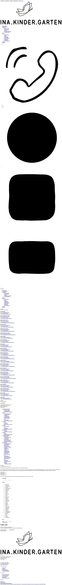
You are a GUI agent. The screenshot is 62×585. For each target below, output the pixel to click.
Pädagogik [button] (4, 27)
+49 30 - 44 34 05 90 (6, 380)
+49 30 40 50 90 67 (5, 394)
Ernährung (7, 490)
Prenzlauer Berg (6, 426)
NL (4, 427)
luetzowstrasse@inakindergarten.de (8, 370)
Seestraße (5, 430)
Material (6, 502)
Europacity (6, 415)
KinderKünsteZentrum (7, 31)
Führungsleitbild (6, 38)
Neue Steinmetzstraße (7, 457)
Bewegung (7, 485)
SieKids (5, 433)
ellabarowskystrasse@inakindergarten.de (9, 334)
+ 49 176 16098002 (6, 361)
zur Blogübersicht (3, 530)
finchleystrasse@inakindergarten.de (8, 342)
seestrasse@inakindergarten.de (7, 395)
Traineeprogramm (5, 576)
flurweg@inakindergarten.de (7, 346)
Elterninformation (8, 488)
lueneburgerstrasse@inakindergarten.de (9, 366)
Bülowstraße (6, 436)
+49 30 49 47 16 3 (6, 353)
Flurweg (5, 422)
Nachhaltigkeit (7, 506)
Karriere (3, 41)
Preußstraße (6, 428)
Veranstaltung (7, 517)
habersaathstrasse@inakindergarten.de (9, 358)
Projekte (5, 30)
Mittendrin (7, 504)
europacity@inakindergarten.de (7, 338)
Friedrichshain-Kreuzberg (6, 409)
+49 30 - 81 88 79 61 (6, 373)
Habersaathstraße (6, 417)
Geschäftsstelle (6, 34)
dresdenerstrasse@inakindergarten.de (8, 331)
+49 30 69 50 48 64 (5, 330)
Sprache (6, 513)
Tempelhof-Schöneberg (6, 435)
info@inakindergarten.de (7, 314)
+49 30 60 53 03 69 (5, 345)
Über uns (4, 298)
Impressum (4, 567)
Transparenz (6, 39)
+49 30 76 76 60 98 (5, 341)
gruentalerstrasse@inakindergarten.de (8, 355)
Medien (6, 503)
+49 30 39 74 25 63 (5, 365)
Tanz (6, 514)
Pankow (4, 425)
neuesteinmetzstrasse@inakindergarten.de (9, 378)
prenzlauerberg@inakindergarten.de (8, 382)
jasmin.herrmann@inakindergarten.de (8, 362)
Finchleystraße (6, 438)
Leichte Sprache (20, 0)
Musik (6, 505)
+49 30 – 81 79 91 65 (6, 316)
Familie (6, 491)
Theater (6, 516)
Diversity (6, 487)
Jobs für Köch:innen (5, 575)
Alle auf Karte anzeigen (8, 463)
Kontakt (3, 42)
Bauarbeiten (7, 484)
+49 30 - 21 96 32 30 (6, 389)
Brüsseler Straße (6, 414)
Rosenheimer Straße (7, 440)
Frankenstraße (6, 450)
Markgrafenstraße (7, 456)
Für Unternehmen (7, 305)
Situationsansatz (6, 28)
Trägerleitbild (6, 37)
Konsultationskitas (7, 32)
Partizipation (7, 508)
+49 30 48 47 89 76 (5, 354)
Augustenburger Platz (7, 413)
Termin (6, 515)
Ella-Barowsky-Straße (7, 437)
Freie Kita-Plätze (4, 26)
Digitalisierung (7, 486)
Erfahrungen (7, 489)
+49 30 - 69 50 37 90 (6, 329)
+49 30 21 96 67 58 (5, 390)
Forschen (6, 492)
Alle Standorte (5, 442)
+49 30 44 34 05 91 (5, 381)
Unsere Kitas (4, 290)
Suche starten (12, 529)
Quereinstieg (4, 577)
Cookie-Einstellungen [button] (5, 571)
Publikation (7, 510)
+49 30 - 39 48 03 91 (6, 364)
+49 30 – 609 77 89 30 (5, 563)
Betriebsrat (6, 36)
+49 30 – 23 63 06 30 (6, 325)
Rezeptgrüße (7, 512)
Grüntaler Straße (6, 416)
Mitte (3, 412)
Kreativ (6, 501)
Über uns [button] (3, 33)
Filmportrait (6, 304)
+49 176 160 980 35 (6, 357)
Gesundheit (7, 494)
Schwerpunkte (6, 29)
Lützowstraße (6, 419)
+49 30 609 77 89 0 (6, 312)
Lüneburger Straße (7, 418)
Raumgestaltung (7, 511)
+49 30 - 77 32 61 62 (6, 377)
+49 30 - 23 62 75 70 (6, 349)
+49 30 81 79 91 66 (5, 317)
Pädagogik (4, 292)
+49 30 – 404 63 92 (6, 393)
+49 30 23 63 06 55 (5, 326)
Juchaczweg (6, 423)
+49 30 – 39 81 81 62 (6, 337)
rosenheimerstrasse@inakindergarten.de (9, 391)
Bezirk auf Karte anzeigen (8, 411)
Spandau (4, 432)
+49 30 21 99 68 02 (5, 350)
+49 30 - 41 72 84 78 (6, 385)
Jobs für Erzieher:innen (5, 574)
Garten (6, 493)
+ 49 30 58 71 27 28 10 (6, 333)
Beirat (5, 35)
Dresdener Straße (7, 410)
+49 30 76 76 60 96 (6, 340)
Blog (3, 297)
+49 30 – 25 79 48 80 (5, 369)
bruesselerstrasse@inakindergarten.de (8, 322)
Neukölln (4, 421)
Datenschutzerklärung (5, 570)
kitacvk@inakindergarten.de (7, 318)
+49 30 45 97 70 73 (5, 321)
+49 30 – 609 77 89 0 (5, 562)
